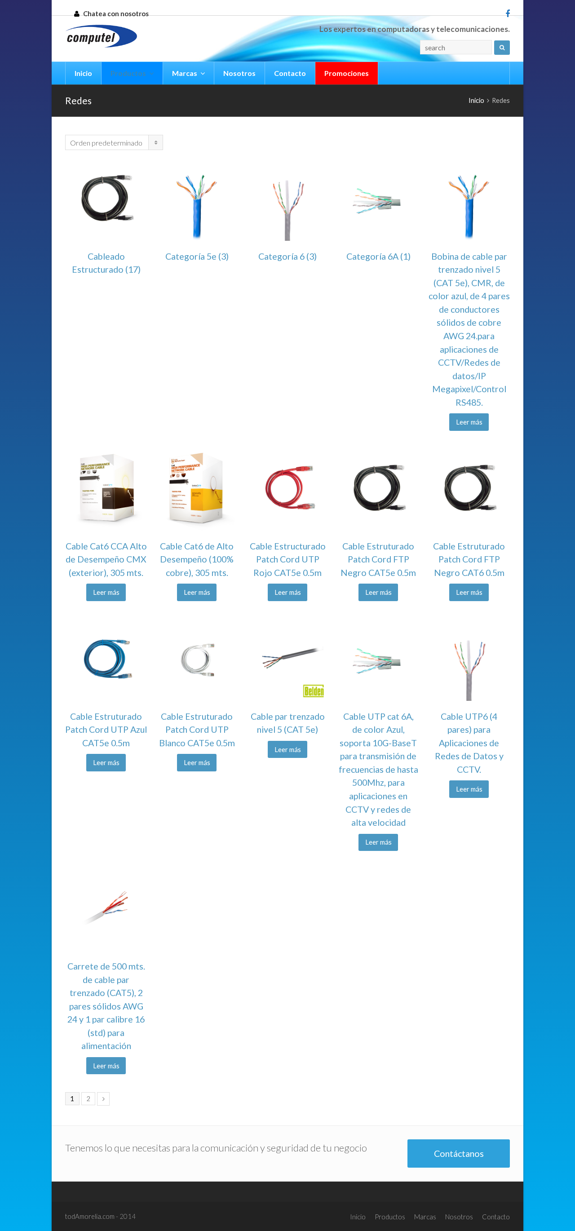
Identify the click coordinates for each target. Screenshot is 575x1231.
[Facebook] (507, 13)
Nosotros (459, 1217)
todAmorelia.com (90, 1216)
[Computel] (101, 36)
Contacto (496, 1217)
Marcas (425, 1217)
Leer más (469, 422)
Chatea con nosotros (116, 13)
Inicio (358, 1217)
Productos (390, 1217)
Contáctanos (459, 1153)
